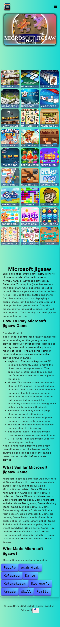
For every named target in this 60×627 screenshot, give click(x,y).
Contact (30, 606)
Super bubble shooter (49, 157)
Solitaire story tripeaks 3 (10, 138)
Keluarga (12, 575)
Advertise (25, 610)
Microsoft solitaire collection (49, 79)
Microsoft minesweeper (30, 79)
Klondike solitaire (49, 118)
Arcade (10, 591)
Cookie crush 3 (10, 216)
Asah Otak (30, 567)
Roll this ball (30, 177)
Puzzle (10, 567)
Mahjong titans (30, 118)
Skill (26, 591)
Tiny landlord (49, 197)
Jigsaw (49, 236)
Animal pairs (49, 177)
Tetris (30, 197)
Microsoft (40, 583)
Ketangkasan (15, 583)
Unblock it (49, 138)
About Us (49, 606)
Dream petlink (10, 236)
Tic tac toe (10, 157)
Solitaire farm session (30, 138)
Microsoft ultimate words (10, 98)
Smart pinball (10, 177)
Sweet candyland (10, 197)
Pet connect (30, 236)
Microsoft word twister (10, 79)
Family (42, 591)
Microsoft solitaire (49, 98)
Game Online (17, 6)
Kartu (30, 575)
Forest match (30, 157)
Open (55, 6)
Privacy (39, 606)
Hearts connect (30, 216)
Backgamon (10, 118)
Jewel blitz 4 (49, 216)
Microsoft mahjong (30, 98)
